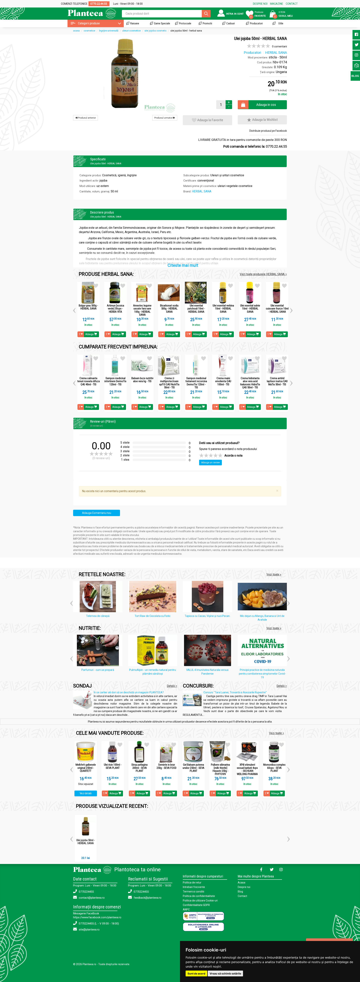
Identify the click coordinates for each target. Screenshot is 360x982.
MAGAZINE (276, 3)
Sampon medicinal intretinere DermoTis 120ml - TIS (115, 381)
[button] (74, 309)
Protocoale (185, 23)
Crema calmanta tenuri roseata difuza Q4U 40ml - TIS (88, 381)
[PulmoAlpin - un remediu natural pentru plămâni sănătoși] (153, 651)
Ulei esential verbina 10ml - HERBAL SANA (223, 308)
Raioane (134, 23)
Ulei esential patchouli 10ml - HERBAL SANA (196, 308)
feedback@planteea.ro (147, 897)
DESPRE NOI (260, 3)
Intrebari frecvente (194, 887)
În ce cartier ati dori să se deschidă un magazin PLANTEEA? (129, 692)
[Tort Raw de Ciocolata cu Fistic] (153, 597)
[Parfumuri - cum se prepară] (98, 651)
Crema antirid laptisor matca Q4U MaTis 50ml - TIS (277, 381)
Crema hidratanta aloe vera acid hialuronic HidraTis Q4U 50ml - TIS (250, 383)
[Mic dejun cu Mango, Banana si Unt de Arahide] (263, 597)
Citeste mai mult (183, 265)
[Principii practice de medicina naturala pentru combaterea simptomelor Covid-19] (263, 651)
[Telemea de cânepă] (98, 597)
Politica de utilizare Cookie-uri (200, 900)
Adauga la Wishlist (264, 119)
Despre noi (244, 887)
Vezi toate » (273, 574)
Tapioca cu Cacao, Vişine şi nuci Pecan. (207, 615)
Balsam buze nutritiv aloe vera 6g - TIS (142, 380)
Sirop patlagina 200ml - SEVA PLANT (139, 768)
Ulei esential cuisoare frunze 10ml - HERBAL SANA (277, 308)
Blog (240, 891)
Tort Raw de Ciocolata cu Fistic (152, 615)
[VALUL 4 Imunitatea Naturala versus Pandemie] (208, 651)
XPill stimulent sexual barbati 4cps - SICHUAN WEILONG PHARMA (247, 769)
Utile (280, 23)
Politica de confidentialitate (199, 896)
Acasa (241, 882)
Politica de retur (192, 882)
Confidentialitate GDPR (196, 905)
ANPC (186, 909)
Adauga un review (210, 462)
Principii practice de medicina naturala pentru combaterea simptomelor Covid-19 (262, 673)
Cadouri (230, 23)
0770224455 (86, 891)
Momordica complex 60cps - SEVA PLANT (274, 768)
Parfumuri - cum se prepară (97, 669)
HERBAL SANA (201, 191)
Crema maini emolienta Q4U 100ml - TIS (223, 381)
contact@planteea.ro (91, 897)
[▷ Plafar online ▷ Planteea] (88, 13)
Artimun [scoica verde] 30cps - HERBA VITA (115, 308)
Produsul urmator (163, 118)
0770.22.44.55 (276, 146)
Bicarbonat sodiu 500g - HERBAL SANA (169, 308)
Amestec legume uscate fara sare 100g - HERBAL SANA (142, 310)
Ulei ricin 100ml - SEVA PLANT (113, 766)
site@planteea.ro (89, 929)
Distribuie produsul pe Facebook (268, 130)
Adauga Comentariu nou (96, 512)
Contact (242, 896)
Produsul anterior (86, 118)
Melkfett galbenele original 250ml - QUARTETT (86, 768)
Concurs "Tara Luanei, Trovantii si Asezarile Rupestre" (235, 692)
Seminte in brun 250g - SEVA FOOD (166, 766)
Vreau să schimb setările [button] (225, 973)
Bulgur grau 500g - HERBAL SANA (88, 307)
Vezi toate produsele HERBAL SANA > (263, 274)
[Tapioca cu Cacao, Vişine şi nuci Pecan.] (208, 597)
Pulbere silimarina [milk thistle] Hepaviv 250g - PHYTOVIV (220, 769)
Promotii (207, 23)
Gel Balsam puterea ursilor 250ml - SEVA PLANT (193, 768)
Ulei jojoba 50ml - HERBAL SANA (85, 842)
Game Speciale (162, 23)
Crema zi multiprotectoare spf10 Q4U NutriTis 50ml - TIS (169, 383)
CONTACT (292, 3)
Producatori (256, 23)
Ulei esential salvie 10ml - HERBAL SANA (250, 308)
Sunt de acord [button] (196, 973)
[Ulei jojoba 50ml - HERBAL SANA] (125, 74)
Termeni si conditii (193, 891)
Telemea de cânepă (98, 615)
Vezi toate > (276, 733)
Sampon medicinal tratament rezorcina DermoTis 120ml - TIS (196, 383)
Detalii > (172, 686)
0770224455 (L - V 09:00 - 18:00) (98, 923)
